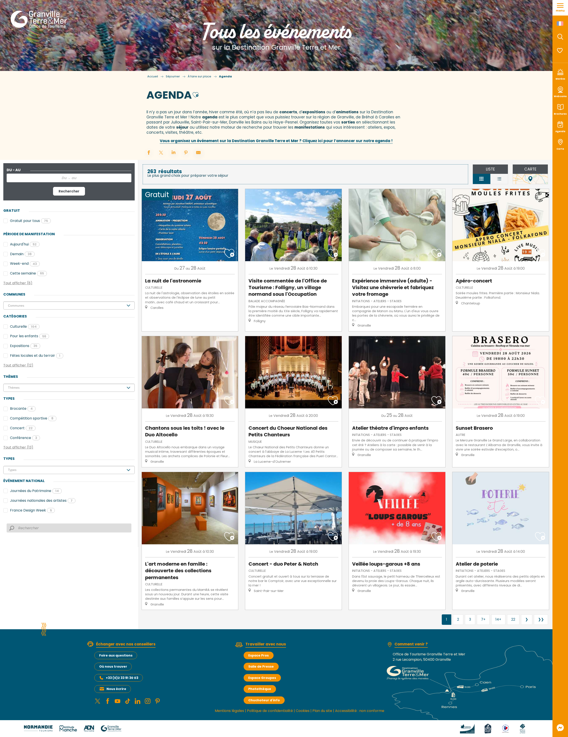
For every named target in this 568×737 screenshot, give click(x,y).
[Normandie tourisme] (38, 728)
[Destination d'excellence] (505, 728)
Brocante (21, 408)
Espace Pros (258, 655)
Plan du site (322, 710)
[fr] (560, 23)
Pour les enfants (28, 336)
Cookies (303, 710)
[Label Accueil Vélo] (488, 728)
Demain (21, 254)
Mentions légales (229, 710)
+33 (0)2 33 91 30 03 (122, 678)
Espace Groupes (262, 678)
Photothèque (259, 689)
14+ (498, 619)
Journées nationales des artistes (41, 500)
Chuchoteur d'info (264, 700)
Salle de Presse (261, 666)
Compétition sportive (31, 418)
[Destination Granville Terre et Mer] (39, 19)
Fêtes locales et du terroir (35, 355)
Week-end (23, 263)
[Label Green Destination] (467, 728)
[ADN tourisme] (89, 728)
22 (513, 619)
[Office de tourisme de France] (522, 728)
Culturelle (23, 326)
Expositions (23, 345)
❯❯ (541, 619)
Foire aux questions (115, 655)
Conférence (23, 437)
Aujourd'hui (23, 244)
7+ (483, 619)
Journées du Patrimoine (34, 490)
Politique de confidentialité (270, 710)
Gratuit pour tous (29, 220)
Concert (21, 428)
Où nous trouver (113, 666)
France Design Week (31, 510)
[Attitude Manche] (68, 728)
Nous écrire (116, 689)
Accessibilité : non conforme (359, 710)
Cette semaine (27, 273)
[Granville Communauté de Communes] (111, 728)
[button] (560, 36)
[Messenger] (560, 727)
